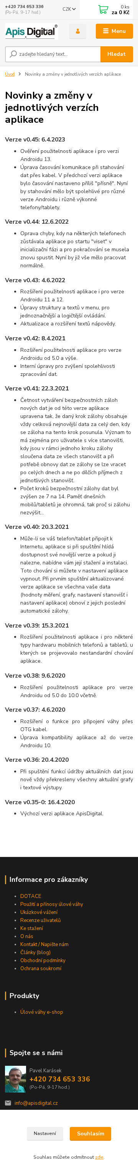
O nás (26, 936)
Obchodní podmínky (43, 960)
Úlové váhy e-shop (41, 1012)
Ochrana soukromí (40, 968)
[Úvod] (31, 31)
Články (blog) (35, 952)
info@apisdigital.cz (36, 1103)
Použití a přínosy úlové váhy (51, 904)
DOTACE (30, 896)
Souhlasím (90, 1133)
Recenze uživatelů (40, 920)
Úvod (10, 74)
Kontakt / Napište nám (44, 944)
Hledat (116, 54)
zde (99, 1157)
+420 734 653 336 (24, 7)
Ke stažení (31, 928)
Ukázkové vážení (39, 912)
